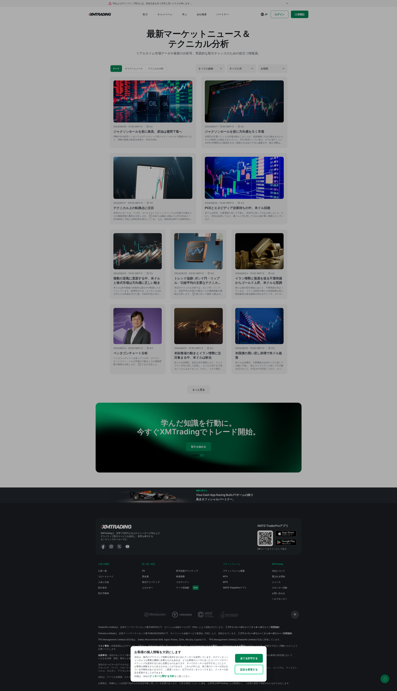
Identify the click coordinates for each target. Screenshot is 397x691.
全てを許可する (249, 658)
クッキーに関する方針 (162, 676)
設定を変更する (249, 669)
